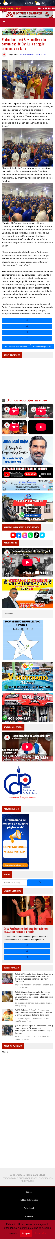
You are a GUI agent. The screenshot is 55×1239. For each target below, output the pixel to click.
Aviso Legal (29, 1208)
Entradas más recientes (17, 347)
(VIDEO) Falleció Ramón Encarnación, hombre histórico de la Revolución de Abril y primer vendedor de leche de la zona (33, 1012)
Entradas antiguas (41, 347)
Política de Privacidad (29, 1200)
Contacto (29, 1216)
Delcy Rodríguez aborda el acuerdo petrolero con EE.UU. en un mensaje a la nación (26, 930)
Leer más (40, 1233)
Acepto (26, 1233)
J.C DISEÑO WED (23, 1178)
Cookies (28, 1192)
